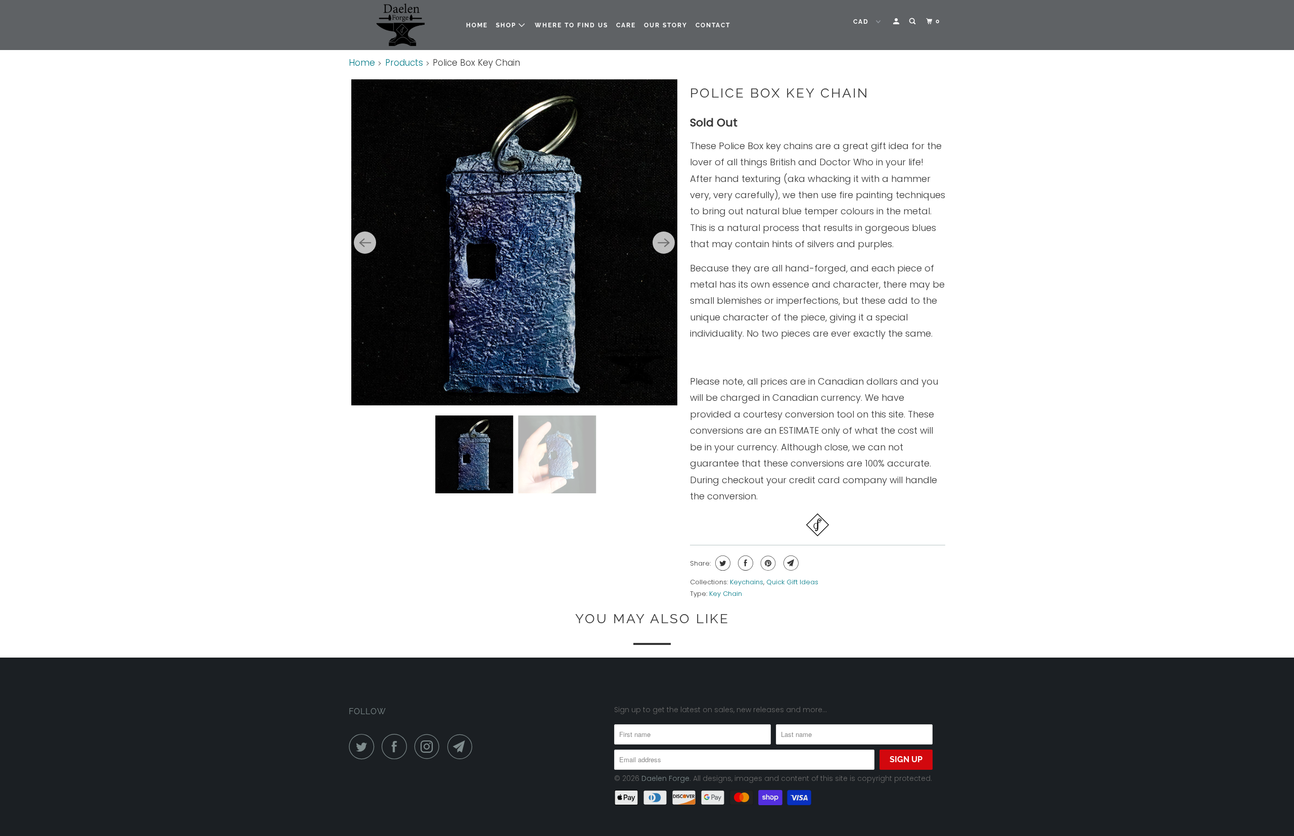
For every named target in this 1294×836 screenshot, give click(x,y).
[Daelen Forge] (400, 25)
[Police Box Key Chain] (514, 242)
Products (404, 63)
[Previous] (365, 242)
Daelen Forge (665, 778)
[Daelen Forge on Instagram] (429, 746)
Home (477, 25)
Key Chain (725, 593)
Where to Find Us (571, 25)
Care (626, 25)
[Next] (664, 242)
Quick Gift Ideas (792, 582)
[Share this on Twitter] (721, 563)
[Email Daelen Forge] (462, 746)
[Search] (913, 21)
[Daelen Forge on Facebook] (397, 746)
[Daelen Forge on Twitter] (364, 746)
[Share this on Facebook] (744, 563)
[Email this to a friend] (790, 563)
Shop (507, 25)
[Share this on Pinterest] (767, 563)
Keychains (746, 582)
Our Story (665, 25)
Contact (713, 25)
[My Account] (897, 21)
